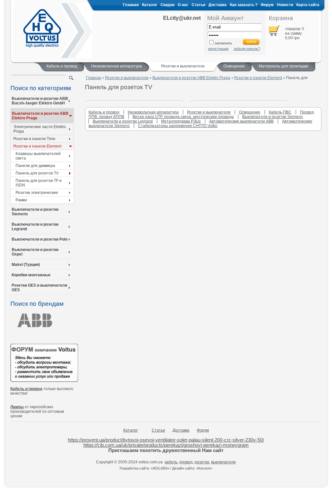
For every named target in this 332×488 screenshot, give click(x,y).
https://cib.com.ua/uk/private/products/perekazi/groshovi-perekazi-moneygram (166, 445)
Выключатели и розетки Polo (39, 239)
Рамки (21, 200)
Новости (285, 5)
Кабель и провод (61, 66)
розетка (202, 462)
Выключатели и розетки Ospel (35, 251)
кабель (171, 462)
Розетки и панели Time (34, 139)
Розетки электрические (37, 192)
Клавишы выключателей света (38, 156)
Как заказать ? (243, 5)
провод (186, 462)
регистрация (218, 49)
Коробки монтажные (31, 275)
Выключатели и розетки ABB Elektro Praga (40, 115)
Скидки (167, 5)
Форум (267, 5)
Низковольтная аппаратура (116, 66)
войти (251, 41)
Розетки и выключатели (126, 78)
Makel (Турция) (26, 264)
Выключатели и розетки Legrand (35, 226)
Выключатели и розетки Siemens (35, 211)
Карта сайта (307, 5)
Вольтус (42, 28)
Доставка (217, 5)
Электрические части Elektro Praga (39, 129)
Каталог (149, 5)
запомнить (223, 43)
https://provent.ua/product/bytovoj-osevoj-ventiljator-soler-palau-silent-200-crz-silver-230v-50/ (166, 440)
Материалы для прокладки (283, 66)
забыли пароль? (246, 49)
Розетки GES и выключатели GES (39, 287)
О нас (183, 5)
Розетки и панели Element (37, 146)
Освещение (234, 66)
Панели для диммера (35, 165)
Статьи (198, 5)
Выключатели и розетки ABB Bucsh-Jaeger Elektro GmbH (40, 100)
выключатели (223, 462)
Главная (131, 5)
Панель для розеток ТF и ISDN (39, 182)
